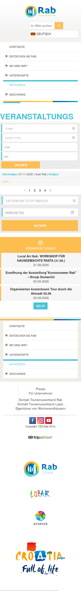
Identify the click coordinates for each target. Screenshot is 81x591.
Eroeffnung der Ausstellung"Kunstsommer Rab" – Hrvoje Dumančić (41, 276)
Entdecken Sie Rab (21, 56)
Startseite (17, 47)
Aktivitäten (17, 85)
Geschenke (15, 94)
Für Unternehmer (40, 393)
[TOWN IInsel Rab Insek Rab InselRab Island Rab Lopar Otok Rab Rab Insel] (40, 128)
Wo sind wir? (16, 65)
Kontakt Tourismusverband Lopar (40, 404)
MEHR (40, 306)
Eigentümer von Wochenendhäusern (41, 408)
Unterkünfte (17, 75)
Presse (40, 389)
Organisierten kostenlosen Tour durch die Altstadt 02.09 (41, 293)
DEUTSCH (43, 34)
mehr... (6, 181)
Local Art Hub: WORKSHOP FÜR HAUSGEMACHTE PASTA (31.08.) (41, 260)
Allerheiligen (9, 174)
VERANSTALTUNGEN (40, 248)
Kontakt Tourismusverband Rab (40, 400)
